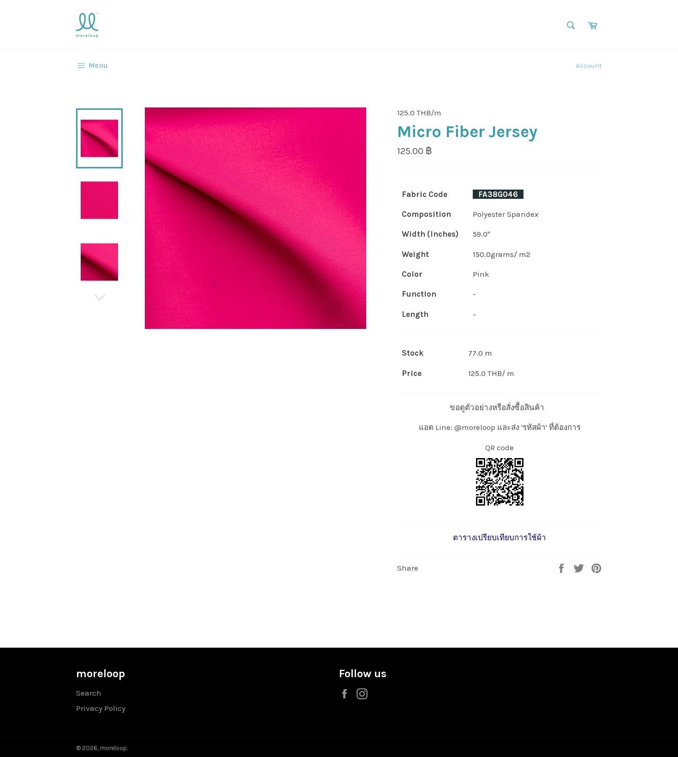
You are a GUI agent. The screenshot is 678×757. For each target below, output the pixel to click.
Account (589, 65)
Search (88, 692)
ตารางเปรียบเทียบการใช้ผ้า (499, 537)
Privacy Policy (100, 708)
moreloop (113, 748)
